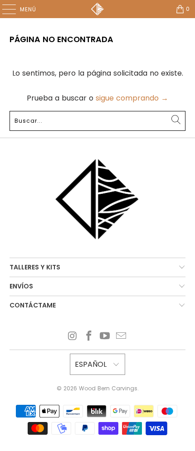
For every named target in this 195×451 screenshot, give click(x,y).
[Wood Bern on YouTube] (105, 336)
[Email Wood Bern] (121, 336)
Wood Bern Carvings (108, 388)
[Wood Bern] (97, 9)
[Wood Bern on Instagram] (73, 336)
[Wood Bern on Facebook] (89, 336)
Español (92, 364)
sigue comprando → (132, 98)
